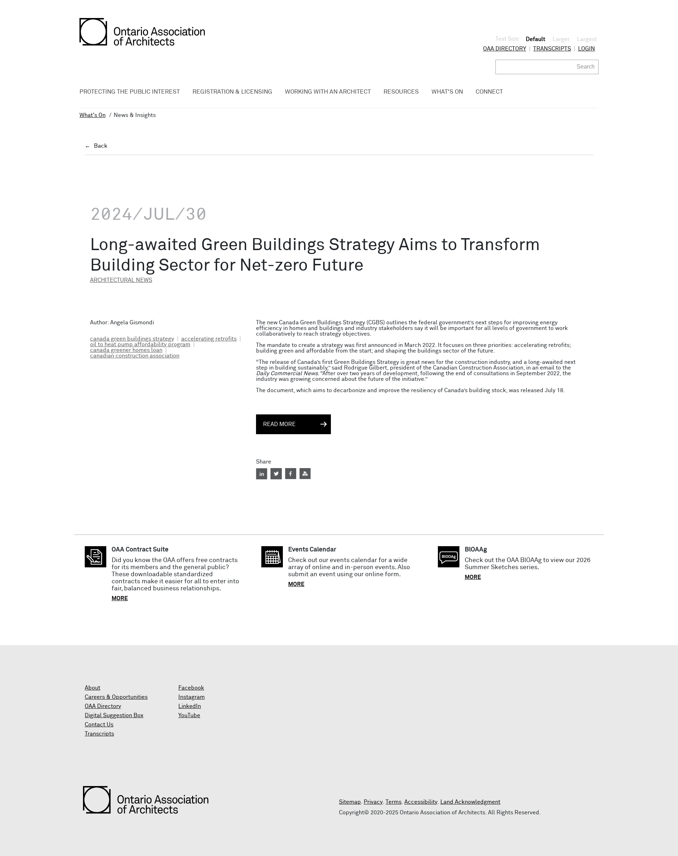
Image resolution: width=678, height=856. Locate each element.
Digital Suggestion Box (114, 715)
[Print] (305, 473)
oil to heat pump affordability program (140, 344)
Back (100, 146)
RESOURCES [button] (401, 92)
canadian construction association (134, 356)
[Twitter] (276, 473)
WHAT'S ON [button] (447, 92)
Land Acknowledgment (470, 802)
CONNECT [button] (489, 92)
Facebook (191, 688)
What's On (92, 115)
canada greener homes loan (126, 350)
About (92, 688)
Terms (394, 802)
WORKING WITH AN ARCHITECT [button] (328, 92)
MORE (120, 598)
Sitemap (350, 802)
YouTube (189, 715)
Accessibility (421, 802)
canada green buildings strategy (132, 339)
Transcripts (552, 49)
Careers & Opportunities (116, 697)
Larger (561, 39)
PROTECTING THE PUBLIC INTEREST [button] (129, 92)
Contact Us (99, 724)
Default (535, 39)
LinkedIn (189, 706)
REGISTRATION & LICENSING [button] (232, 92)
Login (586, 49)
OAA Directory (504, 49)
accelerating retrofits (209, 339)
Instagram (191, 697)
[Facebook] (290, 473)
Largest (587, 39)
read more (279, 424)
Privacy (373, 802)
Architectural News (121, 280)
